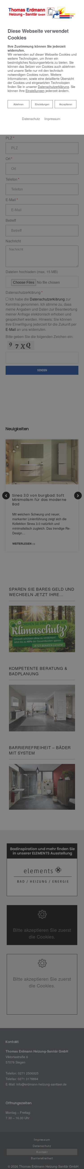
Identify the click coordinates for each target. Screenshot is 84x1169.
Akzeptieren (65, 104)
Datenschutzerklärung (53, 86)
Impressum (52, 118)
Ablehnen (18, 104)
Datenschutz (31, 118)
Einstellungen (42, 104)
